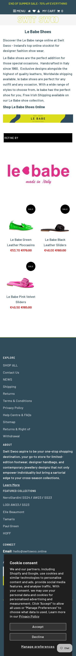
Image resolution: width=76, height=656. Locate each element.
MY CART (52, 11)
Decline (38, 637)
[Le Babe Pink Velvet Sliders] (20, 276)
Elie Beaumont (13, 512)
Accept (38, 627)
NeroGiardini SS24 (16, 497)
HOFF (7, 533)
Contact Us (11, 372)
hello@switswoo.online (30, 551)
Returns (9, 393)
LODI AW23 (11, 505)
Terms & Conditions (17, 401)
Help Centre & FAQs (17, 415)
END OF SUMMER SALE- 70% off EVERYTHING (38, 3)
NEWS (7, 379)
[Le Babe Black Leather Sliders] (55, 219)
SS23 (48, 497)
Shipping (9, 386)
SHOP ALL (10, 365)
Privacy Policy (29, 616)
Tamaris (9, 519)
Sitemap (9, 422)
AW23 (37, 497)
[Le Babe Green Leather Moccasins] (20, 219)
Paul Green (11, 526)
